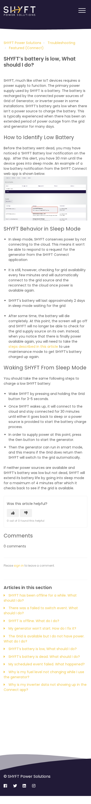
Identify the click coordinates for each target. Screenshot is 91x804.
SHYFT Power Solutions (22, 42)
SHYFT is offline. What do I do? (33, 620)
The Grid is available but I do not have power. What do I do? (44, 639)
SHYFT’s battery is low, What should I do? (42, 648)
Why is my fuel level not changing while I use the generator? (44, 674)
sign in (19, 566)
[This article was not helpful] (26, 513)
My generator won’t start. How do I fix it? (42, 628)
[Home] (19, 11)
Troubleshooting (61, 42)
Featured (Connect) (26, 47)
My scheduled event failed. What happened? (46, 664)
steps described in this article (33, 346)
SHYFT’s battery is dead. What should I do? (44, 656)
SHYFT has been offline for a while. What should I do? (40, 598)
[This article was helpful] (13, 513)
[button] (81, 10)
